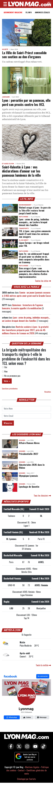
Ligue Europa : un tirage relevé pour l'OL (34, 244)
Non (5, 371)
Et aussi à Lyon (8, 164)
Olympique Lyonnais (28, 475)
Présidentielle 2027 (28, 453)
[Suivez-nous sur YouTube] (34, 748)
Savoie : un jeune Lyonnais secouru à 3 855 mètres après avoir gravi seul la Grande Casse (26, 294)
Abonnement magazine (13, 12)
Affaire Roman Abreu (29, 443)
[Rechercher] (48, 4)
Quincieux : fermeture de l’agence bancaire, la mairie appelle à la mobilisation (22, 306)
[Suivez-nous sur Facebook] (26, 697)
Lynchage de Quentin (29, 486)
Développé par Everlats (26, 779)
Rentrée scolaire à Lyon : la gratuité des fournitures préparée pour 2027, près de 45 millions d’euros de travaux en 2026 (25, 330)
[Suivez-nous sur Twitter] (18, 748)
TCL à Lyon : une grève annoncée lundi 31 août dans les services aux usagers (35, 233)
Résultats (47, 392)
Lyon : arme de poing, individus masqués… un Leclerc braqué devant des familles (34, 222)
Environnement (25, 205)
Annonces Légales (42, 12)
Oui (5, 367)
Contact (21, 770)
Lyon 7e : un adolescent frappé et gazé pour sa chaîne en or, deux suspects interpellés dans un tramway (34, 258)
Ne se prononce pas (12, 375)
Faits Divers (23, 217)
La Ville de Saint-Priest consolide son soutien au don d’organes (24, 54)
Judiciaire (6, 97)
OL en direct (24, 240)
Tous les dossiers (41, 495)
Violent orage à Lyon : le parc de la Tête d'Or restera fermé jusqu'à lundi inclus (35, 210)
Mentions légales (32, 767)
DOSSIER (22, 440)
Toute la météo (42, 665)
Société (5, 49)
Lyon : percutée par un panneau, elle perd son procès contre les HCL (26, 102)
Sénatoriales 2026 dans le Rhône (31, 466)
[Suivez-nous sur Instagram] (26, 748)
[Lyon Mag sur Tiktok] (43, 748)
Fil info (29, 12)
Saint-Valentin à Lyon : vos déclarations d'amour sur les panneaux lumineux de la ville (21, 171)
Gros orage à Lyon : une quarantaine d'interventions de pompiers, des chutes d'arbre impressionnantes (34, 272)
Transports (24, 228)
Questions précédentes (10, 388)
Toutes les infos (42, 280)
